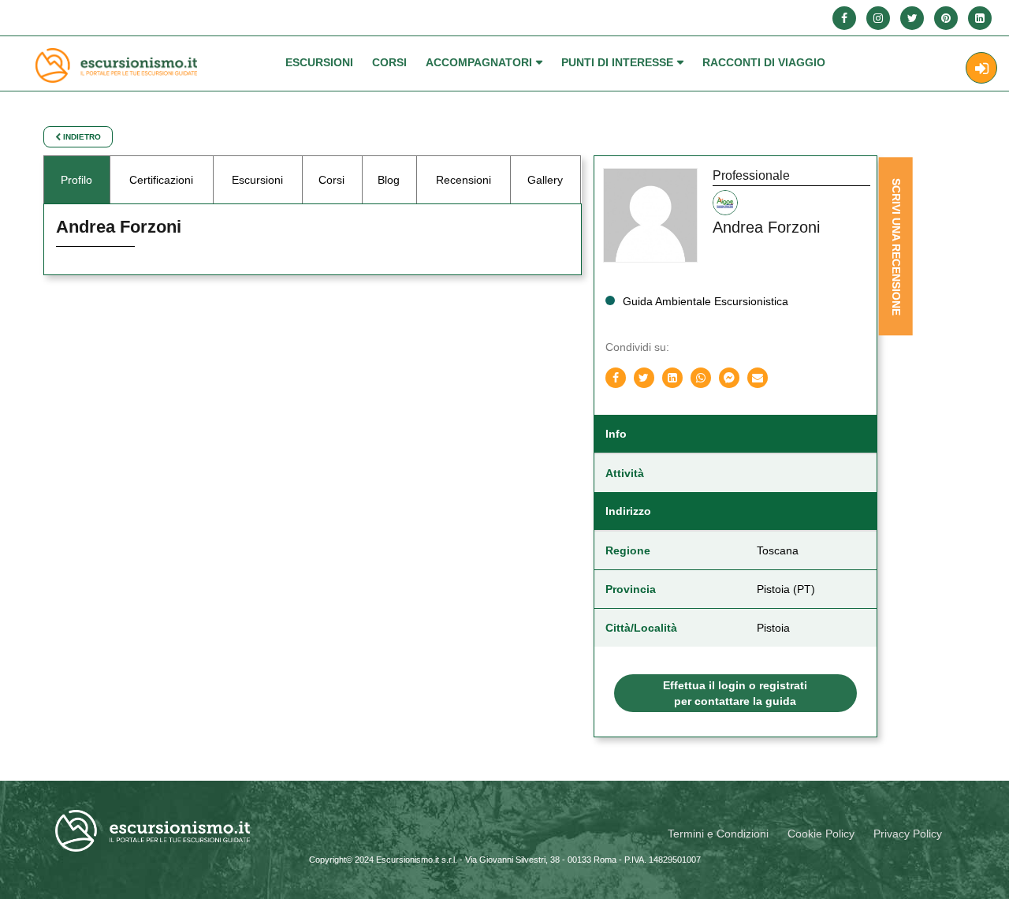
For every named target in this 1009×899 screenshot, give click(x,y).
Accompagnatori (479, 62)
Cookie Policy (820, 833)
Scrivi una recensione (895, 246)
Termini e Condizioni (718, 833)
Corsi (389, 62)
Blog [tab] (389, 179)
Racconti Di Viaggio (763, 62)
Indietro (81, 136)
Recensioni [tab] (463, 179)
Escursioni (319, 62)
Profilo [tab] (76, 179)
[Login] (981, 68)
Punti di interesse (617, 62)
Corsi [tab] (331, 179)
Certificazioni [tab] (161, 179)
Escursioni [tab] (257, 179)
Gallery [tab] (545, 179)
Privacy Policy (907, 833)
